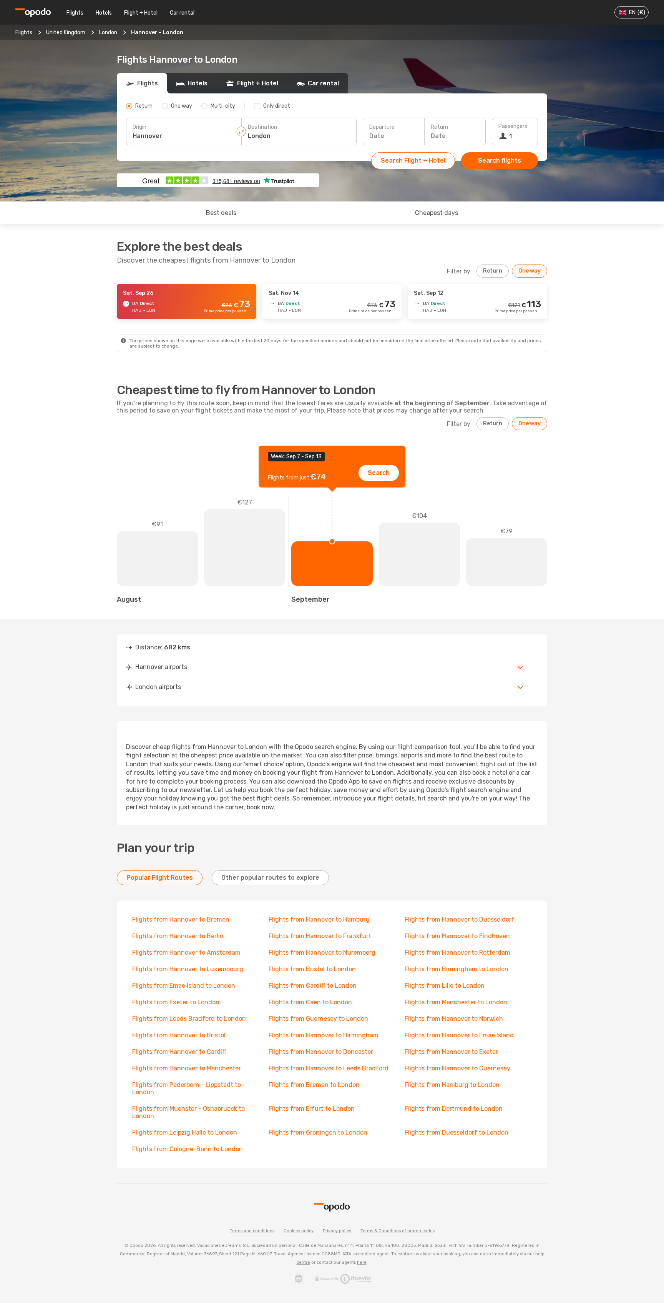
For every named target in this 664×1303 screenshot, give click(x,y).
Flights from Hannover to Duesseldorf (460, 919)
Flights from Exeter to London (175, 1002)
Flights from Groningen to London (318, 1132)
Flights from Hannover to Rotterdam (457, 952)
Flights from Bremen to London (314, 1084)
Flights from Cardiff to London (313, 985)
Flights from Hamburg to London (452, 1084)
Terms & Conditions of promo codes (397, 1230)
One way (529, 271)
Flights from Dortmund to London (454, 1108)
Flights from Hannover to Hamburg (319, 919)
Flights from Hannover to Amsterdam (186, 952)
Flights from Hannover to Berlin (178, 936)
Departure (382, 127)
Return (439, 127)
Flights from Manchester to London (456, 1002)
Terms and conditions (252, 1230)
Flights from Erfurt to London (312, 1108)
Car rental (182, 13)
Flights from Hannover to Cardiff (179, 1051)
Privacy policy (337, 1230)
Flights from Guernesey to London (318, 1018)
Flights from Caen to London (310, 1002)
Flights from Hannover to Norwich (454, 1018)
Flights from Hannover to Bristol (179, 1035)
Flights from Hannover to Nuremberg (322, 952)
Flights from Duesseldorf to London (456, 1132)
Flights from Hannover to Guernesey (457, 1068)
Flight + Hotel (141, 13)
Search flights (499, 160)
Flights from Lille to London (445, 985)
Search (379, 472)
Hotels (104, 13)
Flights (74, 13)
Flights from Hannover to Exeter (451, 1051)
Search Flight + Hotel (413, 160)
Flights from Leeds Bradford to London (189, 1018)
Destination (262, 127)
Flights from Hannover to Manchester (186, 1068)
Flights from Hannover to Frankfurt (320, 936)
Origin (139, 127)
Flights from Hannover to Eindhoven (457, 936)
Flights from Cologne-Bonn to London (187, 1149)
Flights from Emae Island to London (183, 985)
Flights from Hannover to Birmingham (323, 1035)
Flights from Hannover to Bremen (180, 919)
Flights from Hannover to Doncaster (321, 1051)
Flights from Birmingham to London (456, 969)
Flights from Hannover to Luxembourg (187, 969)
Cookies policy (299, 1230)
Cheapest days (436, 212)
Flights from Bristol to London (312, 969)
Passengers (512, 126)
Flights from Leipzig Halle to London (184, 1132)
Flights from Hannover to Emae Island (459, 1035)
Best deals (221, 212)
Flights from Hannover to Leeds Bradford (328, 1068)
